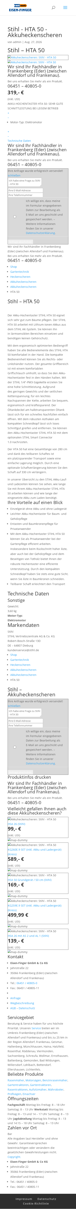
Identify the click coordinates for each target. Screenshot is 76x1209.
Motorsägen (33, 1080)
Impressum (24, 1199)
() (16, 824)
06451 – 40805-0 (24, 86)
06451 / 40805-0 (27, 983)
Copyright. (14, 1157)
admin (17, 42)
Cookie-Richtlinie (36, 1203)
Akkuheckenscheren (23, 282)
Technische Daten (19, 141)
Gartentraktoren (18, 1085)
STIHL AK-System (25, 329)
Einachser (29, 1094)
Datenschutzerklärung (40, 233)
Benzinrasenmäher (54, 1080)
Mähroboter (56, 1089)
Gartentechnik (19, 272)
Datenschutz (27, 1008)
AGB (13, 1008)
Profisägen (14, 1094)
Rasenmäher (16, 1080)
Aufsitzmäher (38, 1089)
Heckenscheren (20, 277)
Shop (13, 266)
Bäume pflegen (41, 320)
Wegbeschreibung (22, 1003)
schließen (14, 175)
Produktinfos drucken (29, 777)
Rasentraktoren (18, 1089)
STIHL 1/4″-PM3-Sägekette (29, 382)
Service (36, 1028)
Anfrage (15, 998)
